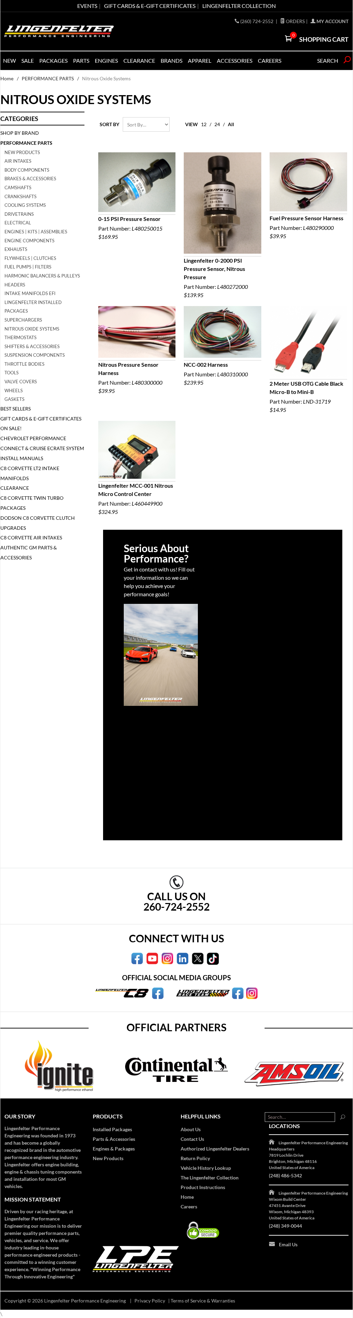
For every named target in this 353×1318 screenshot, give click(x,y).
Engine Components (29, 240)
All (231, 124)
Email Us (288, 1244)
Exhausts (15, 249)
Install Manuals (21, 458)
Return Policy (195, 1158)
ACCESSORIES (234, 60)
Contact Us (192, 1139)
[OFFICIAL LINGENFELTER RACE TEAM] (238, 992)
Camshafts (17, 187)
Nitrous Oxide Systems (31, 329)
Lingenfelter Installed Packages (33, 307)
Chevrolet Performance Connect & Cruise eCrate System (42, 443)
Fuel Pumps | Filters (27, 267)
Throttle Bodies (24, 364)
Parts (81, 60)
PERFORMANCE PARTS (48, 78)
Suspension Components (34, 355)
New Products (22, 152)
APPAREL (199, 60)
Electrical (17, 222)
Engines (106, 60)
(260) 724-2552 (257, 21)
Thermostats (20, 337)
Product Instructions (203, 1187)
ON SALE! (11, 428)
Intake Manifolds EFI (30, 293)
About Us (191, 1129)
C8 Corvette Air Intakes (31, 537)
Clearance (139, 60)
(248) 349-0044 (285, 1226)
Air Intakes (17, 161)
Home (6, 78)
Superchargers (23, 320)
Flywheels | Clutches (30, 258)
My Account (332, 21)
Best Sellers (15, 409)
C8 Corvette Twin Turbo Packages (31, 503)
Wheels (13, 390)
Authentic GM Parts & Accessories (28, 552)
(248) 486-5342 (285, 1175)
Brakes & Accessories (30, 178)
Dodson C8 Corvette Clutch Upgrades (37, 523)
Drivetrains (19, 214)
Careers (189, 1206)
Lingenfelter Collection (239, 5)
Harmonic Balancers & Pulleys (42, 275)
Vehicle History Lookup (206, 1168)
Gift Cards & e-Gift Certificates (149, 5)
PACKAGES (53, 60)
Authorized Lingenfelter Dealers (215, 1149)
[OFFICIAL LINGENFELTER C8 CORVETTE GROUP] (158, 992)
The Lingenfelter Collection (210, 1177)
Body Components (26, 170)
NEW (9, 60)
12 (203, 124)
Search (327, 60)
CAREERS (269, 60)
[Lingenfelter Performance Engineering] (59, 31)
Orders (295, 21)
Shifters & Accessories (32, 346)
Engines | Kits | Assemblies (35, 231)
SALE (27, 60)
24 (217, 124)
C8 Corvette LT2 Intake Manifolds (29, 473)
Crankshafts (20, 196)
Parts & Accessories (114, 1139)
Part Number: (130, 227)
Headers (14, 284)
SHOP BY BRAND (19, 133)
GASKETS (14, 399)
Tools (11, 372)
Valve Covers (20, 381)
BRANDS (171, 60)
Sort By (109, 124)
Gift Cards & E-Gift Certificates (40, 419)
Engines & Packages (114, 1149)
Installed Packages (112, 1129)
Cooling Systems (25, 205)
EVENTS (87, 5)
